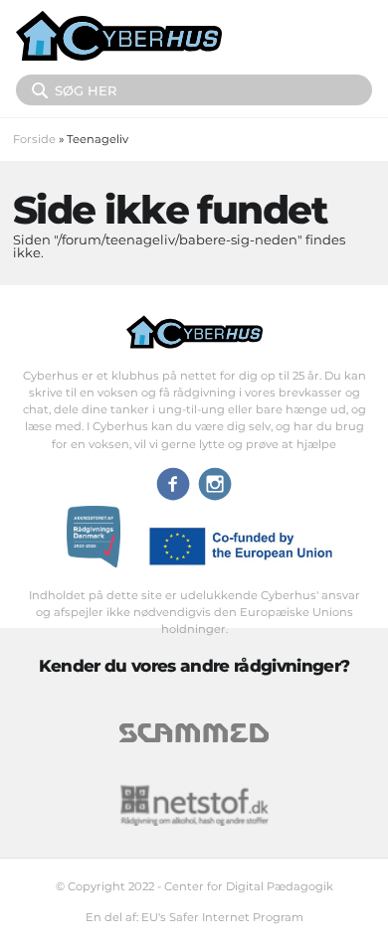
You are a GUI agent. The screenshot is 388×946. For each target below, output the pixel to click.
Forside (34, 139)
